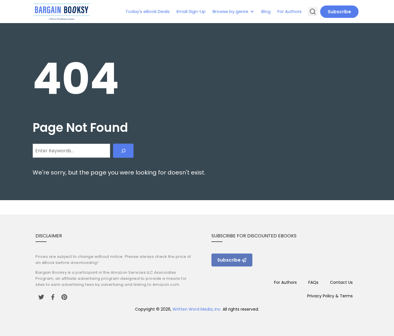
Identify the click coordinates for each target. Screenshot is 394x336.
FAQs (313, 282)
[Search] (123, 151)
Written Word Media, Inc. (197, 309)
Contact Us (341, 282)
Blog (266, 11)
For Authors (289, 11)
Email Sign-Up (191, 11)
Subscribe (339, 12)
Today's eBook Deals (147, 11)
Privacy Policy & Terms (330, 296)
